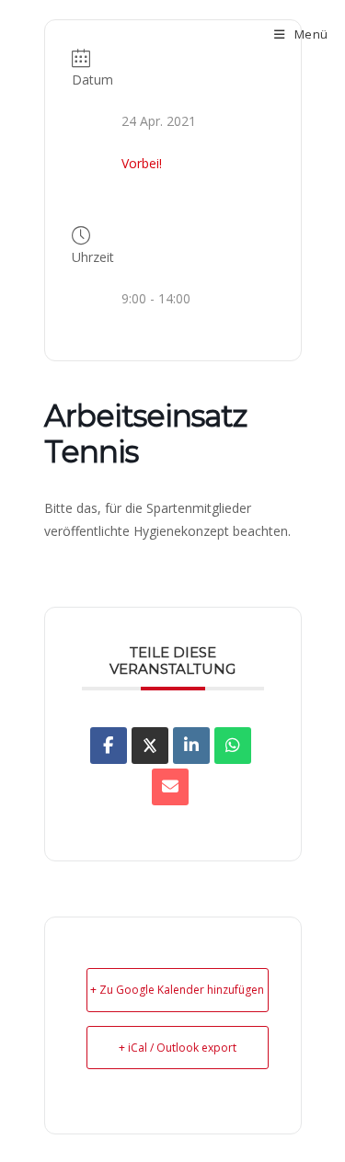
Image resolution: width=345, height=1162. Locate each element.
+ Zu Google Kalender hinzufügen (177, 989)
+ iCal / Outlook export (177, 1047)
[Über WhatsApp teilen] (232, 745)
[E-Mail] (170, 787)
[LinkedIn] (191, 745)
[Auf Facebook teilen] (108, 745)
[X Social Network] (150, 745)
